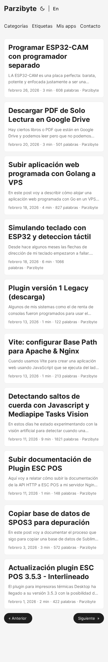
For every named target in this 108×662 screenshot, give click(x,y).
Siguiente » (88, 618)
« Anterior (18, 618)
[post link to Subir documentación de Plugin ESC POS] (54, 475)
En (56, 9)
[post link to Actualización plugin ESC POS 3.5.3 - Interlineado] (54, 584)
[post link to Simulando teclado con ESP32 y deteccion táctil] (54, 247)
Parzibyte (20, 8)
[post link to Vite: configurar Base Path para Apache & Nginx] (54, 358)
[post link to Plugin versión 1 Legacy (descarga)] (54, 304)
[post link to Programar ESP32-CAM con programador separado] (54, 68)
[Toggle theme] (42, 8)
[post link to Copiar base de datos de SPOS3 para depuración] (54, 530)
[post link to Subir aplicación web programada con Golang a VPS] (54, 185)
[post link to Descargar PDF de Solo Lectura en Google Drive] (54, 127)
